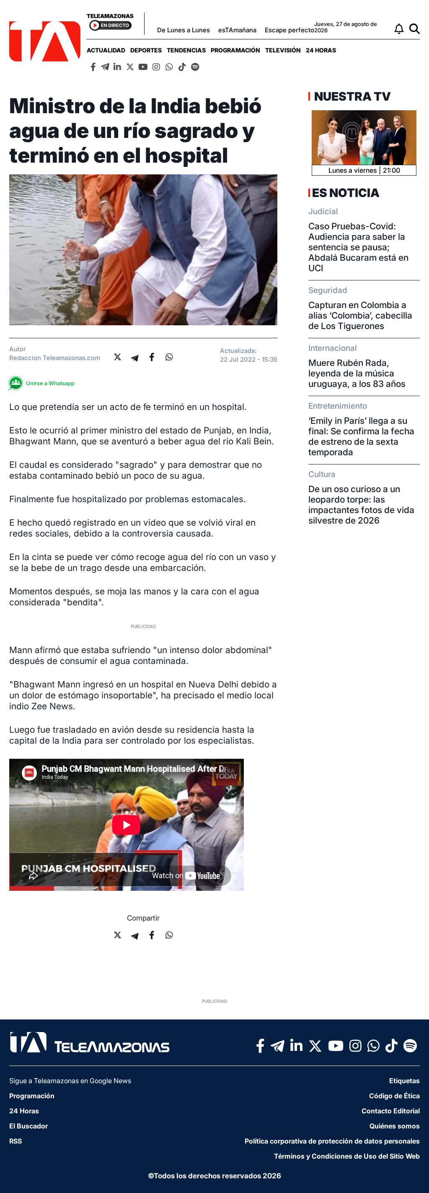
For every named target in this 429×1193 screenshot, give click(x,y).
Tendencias (186, 50)
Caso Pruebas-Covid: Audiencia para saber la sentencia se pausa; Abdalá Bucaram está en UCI (358, 247)
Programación (235, 50)
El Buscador (28, 1126)
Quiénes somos (395, 1126)
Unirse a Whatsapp (50, 383)
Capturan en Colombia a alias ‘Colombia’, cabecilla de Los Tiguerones (360, 315)
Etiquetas (404, 1080)
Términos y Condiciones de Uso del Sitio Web (347, 1156)
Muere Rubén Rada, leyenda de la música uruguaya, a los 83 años (357, 373)
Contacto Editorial (391, 1111)
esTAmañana (237, 30)
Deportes (146, 50)
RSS (15, 1141)
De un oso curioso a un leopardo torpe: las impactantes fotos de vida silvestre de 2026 (361, 505)
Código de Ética (394, 1096)
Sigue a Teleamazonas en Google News (70, 1080)
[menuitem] (106, 50)
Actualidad (106, 50)
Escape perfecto (289, 30)
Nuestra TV (351, 96)
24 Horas (321, 50)
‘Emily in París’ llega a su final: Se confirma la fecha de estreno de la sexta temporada (361, 436)
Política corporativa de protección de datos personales (332, 1141)
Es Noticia (346, 193)
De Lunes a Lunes (183, 30)
